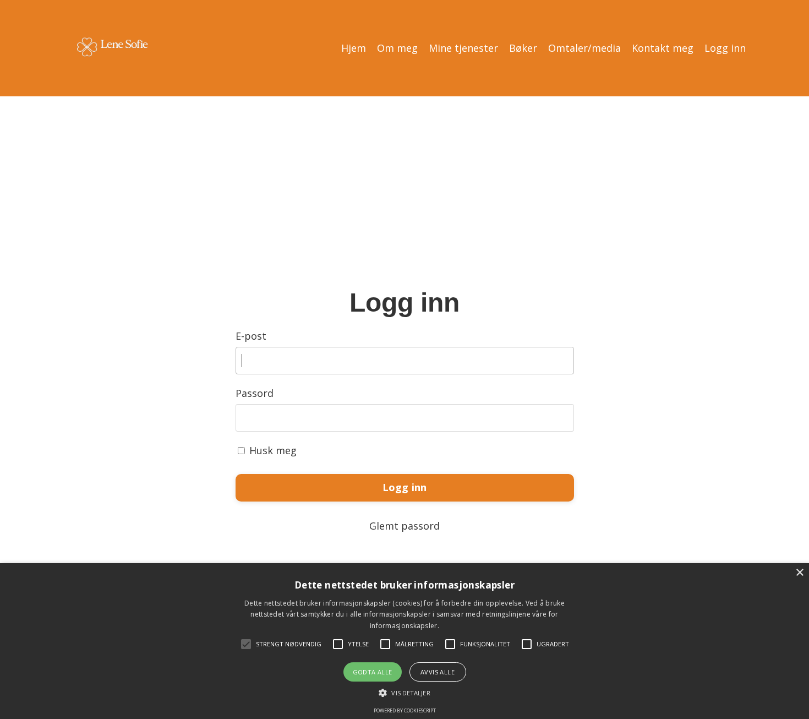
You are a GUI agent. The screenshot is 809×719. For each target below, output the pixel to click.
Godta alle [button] (372, 672)
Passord (255, 393)
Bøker (523, 48)
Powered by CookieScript (405, 710)
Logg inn (725, 48)
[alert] (404, 641)
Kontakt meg (662, 48)
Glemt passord (404, 525)
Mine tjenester (463, 48)
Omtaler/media (584, 48)
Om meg (397, 48)
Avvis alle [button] (437, 672)
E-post (251, 335)
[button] (404, 692)
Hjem (353, 48)
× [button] (799, 573)
